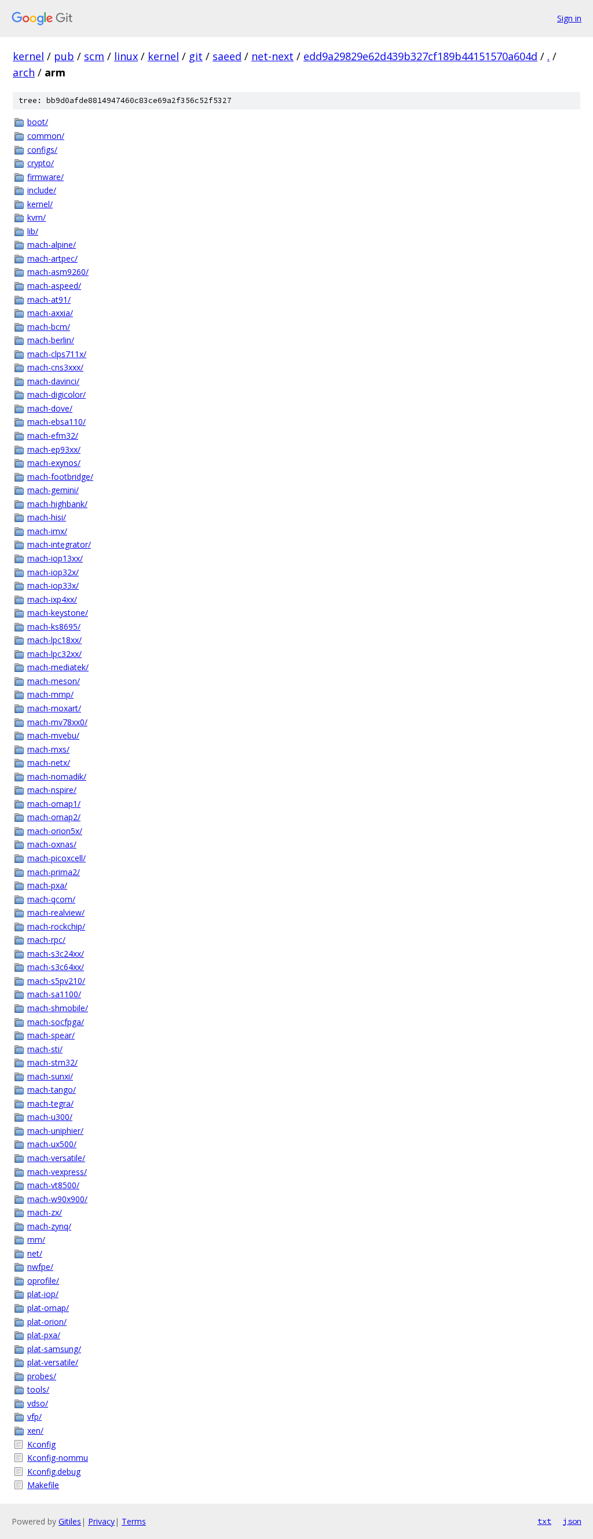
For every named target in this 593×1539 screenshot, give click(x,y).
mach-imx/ (47, 531)
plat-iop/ (42, 1293)
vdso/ (37, 1403)
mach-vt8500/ (53, 1185)
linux (126, 56)
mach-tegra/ (50, 1103)
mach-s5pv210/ (56, 980)
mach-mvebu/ (53, 735)
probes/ (41, 1376)
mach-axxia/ (50, 312)
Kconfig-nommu (57, 1457)
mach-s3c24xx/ (55, 953)
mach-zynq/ (49, 1226)
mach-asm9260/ (58, 271)
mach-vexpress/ (57, 1171)
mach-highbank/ (57, 503)
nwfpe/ (40, 1266)
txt (544, 1521)
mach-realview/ (56, 912)
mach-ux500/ (51, 1143)
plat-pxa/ (43, 1334)
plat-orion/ (47, 1321)
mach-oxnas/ (51, 844)
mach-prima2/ (53, 871)
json (572, 1521)
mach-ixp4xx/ (52, 599)
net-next (272, 56)
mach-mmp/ (50, 694)
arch (24, 72)
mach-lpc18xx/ (54, 639)
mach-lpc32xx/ (54, 653)
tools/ (38, 1389)
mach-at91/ (49, 299)
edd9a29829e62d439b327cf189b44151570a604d (420, 56)
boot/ (37, 121)
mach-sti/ (45, 1049)
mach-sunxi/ (50, 1076)
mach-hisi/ (46, 517)
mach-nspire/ (51, 789)
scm (94, 56)
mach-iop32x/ (53, 572)
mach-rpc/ (46, 939)
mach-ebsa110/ (56, 421)
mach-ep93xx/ (53, 449)
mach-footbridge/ (60, 476)
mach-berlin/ (50, 340)
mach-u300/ (49, 1116)
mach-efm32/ (52, 435)
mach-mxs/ (48, 749)
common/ (45, 135)
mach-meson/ (53, 680)
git (196, 56)
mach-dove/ (49, 408)
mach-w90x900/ (57, 1198)
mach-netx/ (48, 762)
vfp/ (34, 1416)
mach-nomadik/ (56, 776)
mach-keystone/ (57, 612)
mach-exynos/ (53, 462)
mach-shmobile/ (57, 1007)
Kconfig (41, 1444)
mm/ (36, 1239)
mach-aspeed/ (54, 285)
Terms (134, 1521)
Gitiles (69, 1521)
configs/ (42, 149)
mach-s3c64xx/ (55, 966)
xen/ (35, 1430)
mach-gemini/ (53, 489)
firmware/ (45, 176)
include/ (41, 190)
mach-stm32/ (52, 1062)
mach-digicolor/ (56, 394)
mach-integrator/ (59, 544)
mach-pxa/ (47, 885)
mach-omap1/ (53, 803)
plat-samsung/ (54, 1348)
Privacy (101, 1521)
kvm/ (36, 217)
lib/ (32, 231)
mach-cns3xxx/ (55, 367)
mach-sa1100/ (54, 994)
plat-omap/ (48, 1307)
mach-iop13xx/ (55, 558)
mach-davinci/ (53, 381)
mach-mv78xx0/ (57, 722)
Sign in (569, 18)
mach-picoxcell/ (56, 858)
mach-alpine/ (51, 244)
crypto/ (40, 162)
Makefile (43, 1484)
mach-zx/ (44, 1212)
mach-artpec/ (52, 258)
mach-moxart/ (54, 708)
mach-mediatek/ (58, 667)
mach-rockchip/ (56, 926)
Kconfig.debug (53, 1471)
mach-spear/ (51, 1035)
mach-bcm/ (48, 326)
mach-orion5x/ (54, 830)
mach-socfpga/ (55, 1021)
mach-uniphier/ (55, 1130)
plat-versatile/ (52, 1362)
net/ (34, 1253)
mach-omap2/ (53, 816)
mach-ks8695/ (53, 626)
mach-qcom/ (51, 899)
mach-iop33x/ (53, 585)
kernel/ (40, 204)
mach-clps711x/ (56, 353)
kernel (28, 56)
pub (64, 56)
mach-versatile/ (56, 1157)
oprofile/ (43, 1280)
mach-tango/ (51, 1089)
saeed (227, 56)
